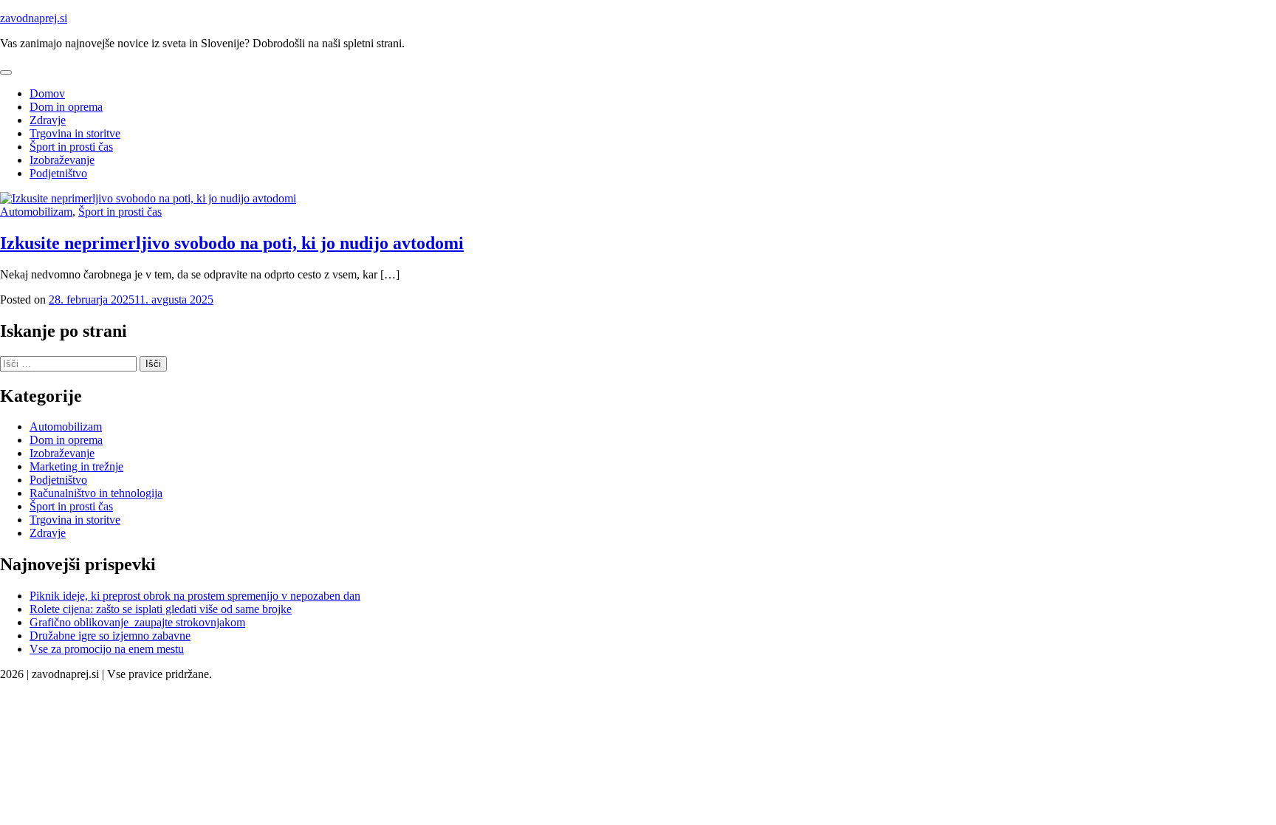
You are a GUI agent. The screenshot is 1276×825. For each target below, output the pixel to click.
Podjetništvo (58, 173)
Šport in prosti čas (71, 146)
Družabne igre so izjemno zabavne (110, 635)
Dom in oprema (66, 106)
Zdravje (48, 120)
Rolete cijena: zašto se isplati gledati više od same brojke (161, 609)
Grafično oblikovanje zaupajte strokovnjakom (137, 622)
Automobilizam (36, 211)
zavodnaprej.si (33, 18)
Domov (47, 93)
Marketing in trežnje (76, 466)
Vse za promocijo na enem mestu (107, 649)
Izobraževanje (62, 160)
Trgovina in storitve (75, 133)
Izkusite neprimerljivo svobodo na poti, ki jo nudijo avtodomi (232, 243)
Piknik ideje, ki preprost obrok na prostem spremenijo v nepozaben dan (195, 595)
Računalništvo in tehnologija (96, 493)
